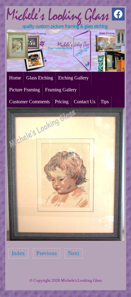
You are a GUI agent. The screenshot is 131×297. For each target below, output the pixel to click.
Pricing (62, 101)
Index (18, 253)
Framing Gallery (61, 89)
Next (73, 253)
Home (15, 77)
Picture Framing (24, 89)
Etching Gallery (73, 77)
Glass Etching (39, 77)
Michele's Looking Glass (81, 280)
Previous (46, 253)
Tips (105, 101)
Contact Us (84, 101)
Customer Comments (29, 101)
